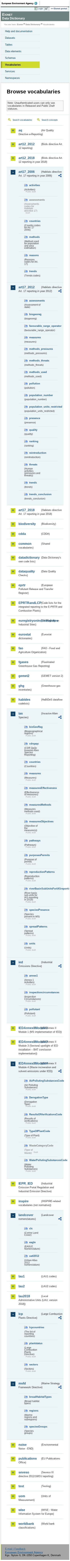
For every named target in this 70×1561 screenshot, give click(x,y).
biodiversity (27, 524)
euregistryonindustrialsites (29, 620)
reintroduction (35, 452)
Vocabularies (13, 64)
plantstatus (35, 1343)
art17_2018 (26, 510)
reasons (34, 255)
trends (33, 271)
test (21, 1486)
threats (33, 464)
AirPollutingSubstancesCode (35, 1080)
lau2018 (24, 1296)
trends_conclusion (35, 494)
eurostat (24, 634)
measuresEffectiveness (35, 788)
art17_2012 (26, 287)
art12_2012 (26, 144)
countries (34, 221)
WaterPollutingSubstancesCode (35, 1160)
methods (34, 237)
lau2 (21, 1286)
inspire (23, 1201)
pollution (34, 383)
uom (21, 1496)
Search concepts (50, 120)
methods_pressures (35, 348)
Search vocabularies (22, 120)
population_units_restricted (35, 406)
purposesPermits (35, 855)
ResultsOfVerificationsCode (35, 1114)
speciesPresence (35, 909)
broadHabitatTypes (35, 1396)
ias (20, 713)
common (25, 543)
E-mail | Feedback (15, 1548)
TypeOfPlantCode (35, 1131)
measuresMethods (35, 804)
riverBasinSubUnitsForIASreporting (35, 888)
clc (31, 1228)
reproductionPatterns (35, 871)
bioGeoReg (35, 726)
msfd (22, 1383)
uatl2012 (34, 1255)
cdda (22, 533)
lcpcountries (35, 1327)
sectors (33, 1364)
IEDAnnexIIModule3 (29, 1041)
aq (20, 130)
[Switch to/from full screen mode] (47, 9)
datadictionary (29, 557)
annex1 (33, 975)
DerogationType (35, 1097)
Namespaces (12, 77)
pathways (34, 840)
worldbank (26, 1523)
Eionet (20, 24)
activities (34, 185)
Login (40, 8)
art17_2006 (26, 171)
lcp (20, 1314)
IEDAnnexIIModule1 (29, 1028)
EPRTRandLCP (29, 603)
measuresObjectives (35, 821)
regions (33, 1410)
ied (20, 962)
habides (24, 699)
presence (34, 418)
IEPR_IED (25, 1183)
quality (33, 429)
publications (27, 1458)
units (32, 943)
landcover (25, 1215)
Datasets (10, 37)
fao (20, 648)
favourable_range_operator (35, 325)
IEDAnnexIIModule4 (29, 1063)
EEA (21, 3)
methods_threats (35, 360)
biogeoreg (35, 314)
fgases (23, 662)
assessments (35, 300)
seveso (23, 1472)
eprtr (21, 585)
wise (21, 1510)
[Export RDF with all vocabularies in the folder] (59, 176)
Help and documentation (18, 31)
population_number (35, 395)
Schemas (10, 57)
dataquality (26, 571)
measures (35, 337)
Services (10, 71)
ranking (33, 441)
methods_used (35, 372)
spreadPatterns (35, 926)
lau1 (21, 1276)
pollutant (34, 1009)
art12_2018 (26, 158)
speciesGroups (35, 1426)
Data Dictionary (33, 24)
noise (22, 1444)
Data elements (13, 51)
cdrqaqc (34, 743)
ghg (21, 685)
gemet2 (23, 676)
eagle (32, 1242)
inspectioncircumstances (35, 992)
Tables (8, 44)
